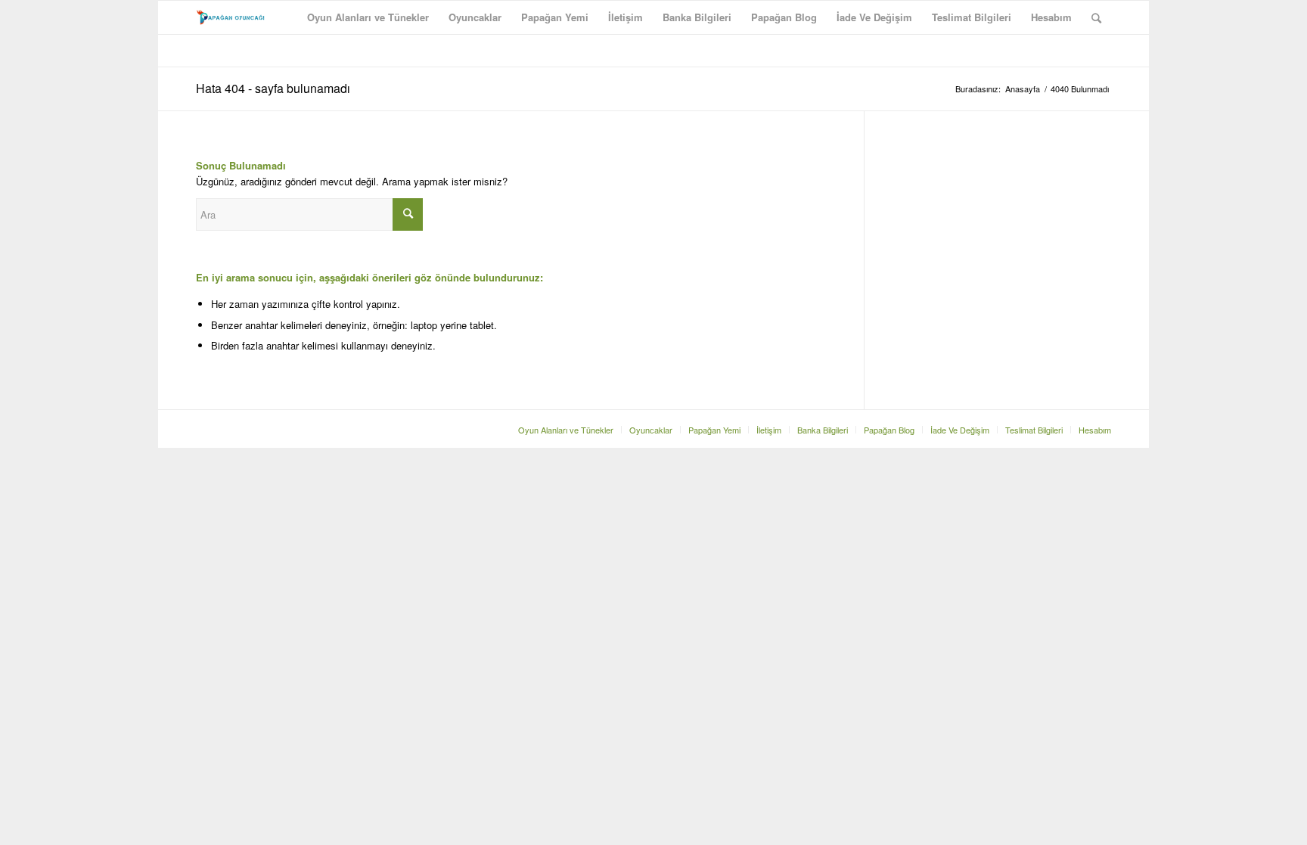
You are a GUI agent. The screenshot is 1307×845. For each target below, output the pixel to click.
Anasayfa (1022, 89)
